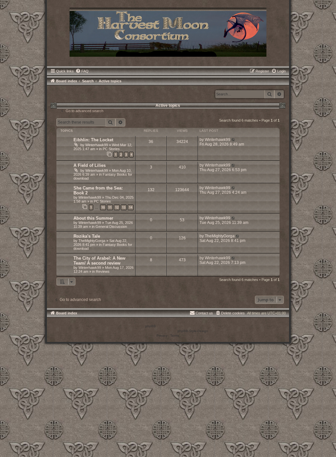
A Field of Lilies (90, 165)
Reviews (103, 271)
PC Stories (111, 149)
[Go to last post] (233, 139)
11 (110, 207)
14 (130, 207)
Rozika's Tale (87, 236)
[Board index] (168, 31)
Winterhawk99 (96, 145)
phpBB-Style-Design (193, 331)
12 (116, 207)
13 (123, 207)
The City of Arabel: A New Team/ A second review (99, 261)
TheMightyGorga (91, 241)
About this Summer (93, 218)
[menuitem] (82, 71)
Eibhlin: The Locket (93, 139)
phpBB (150, 326)
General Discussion (111, 226)
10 (103, 207)
